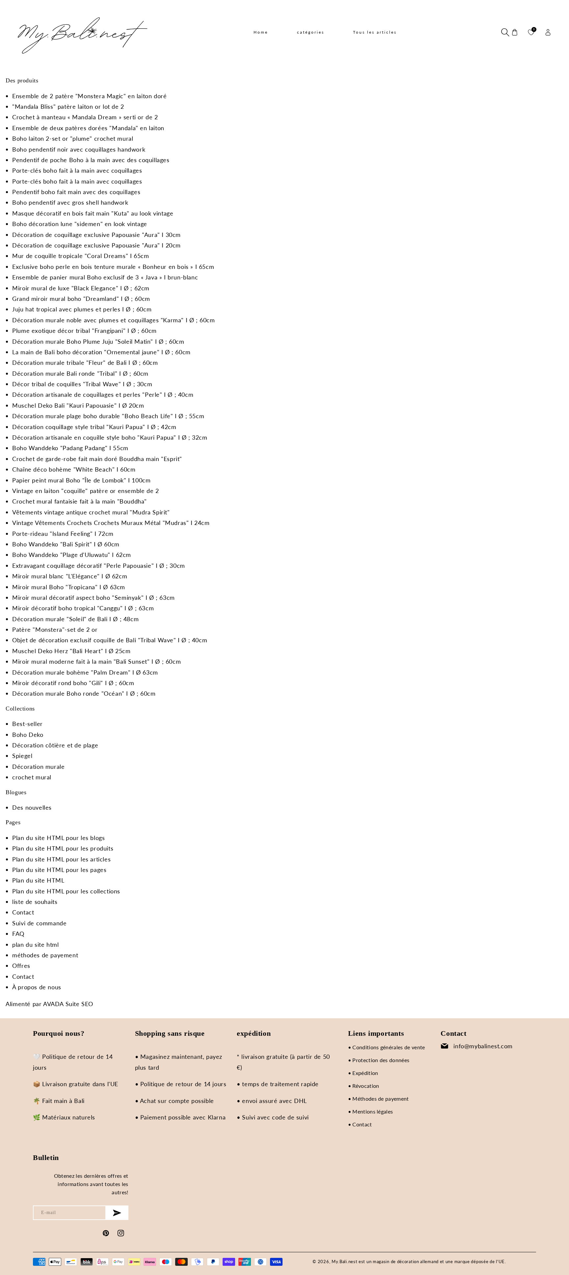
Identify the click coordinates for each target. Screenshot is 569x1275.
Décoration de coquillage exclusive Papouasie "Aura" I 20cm (96, 245)
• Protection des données (379, 1060)
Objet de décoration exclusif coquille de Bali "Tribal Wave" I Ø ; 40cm (109, 640)
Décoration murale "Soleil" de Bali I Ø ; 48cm (75, 619)
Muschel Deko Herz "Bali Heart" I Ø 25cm (71, 650)
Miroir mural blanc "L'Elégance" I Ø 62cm (69, 576)
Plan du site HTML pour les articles (61, 859)
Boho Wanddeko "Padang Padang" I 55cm (70, 447)
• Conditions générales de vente (386, 1047)
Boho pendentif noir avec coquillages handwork (78, 149)
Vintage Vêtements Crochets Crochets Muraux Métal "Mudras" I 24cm (110, 522)
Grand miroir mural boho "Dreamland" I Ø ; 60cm (81, 298)
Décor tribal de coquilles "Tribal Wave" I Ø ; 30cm (82, 384)
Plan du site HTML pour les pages (59, 869)
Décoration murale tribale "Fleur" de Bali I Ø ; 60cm (85, 362)
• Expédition (363, 1073)
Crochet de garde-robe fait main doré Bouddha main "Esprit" (97, 458)
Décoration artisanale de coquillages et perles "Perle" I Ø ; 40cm (102, 394)
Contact (23, 912)
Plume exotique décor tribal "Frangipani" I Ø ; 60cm (84, 330)
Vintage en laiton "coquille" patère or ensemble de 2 (85, 490)
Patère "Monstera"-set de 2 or (54, 629)
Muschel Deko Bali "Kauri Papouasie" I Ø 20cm (78, 405)
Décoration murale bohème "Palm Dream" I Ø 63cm (85, 672)
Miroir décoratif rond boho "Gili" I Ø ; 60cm (73, 682)
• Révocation (363, 1086)
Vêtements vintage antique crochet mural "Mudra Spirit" (91, 512)
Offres (21, 965)
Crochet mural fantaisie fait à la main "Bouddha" (79, 501)
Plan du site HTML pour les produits (62, 848)
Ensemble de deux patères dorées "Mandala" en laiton (88, 127)
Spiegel (22, 755)
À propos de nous (36, 987)
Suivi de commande (39, 923)
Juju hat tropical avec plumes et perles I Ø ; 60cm (81, 309)
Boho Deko (27, 734)
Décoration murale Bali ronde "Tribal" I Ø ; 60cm (80, 373)
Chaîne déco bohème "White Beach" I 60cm (73, 469)
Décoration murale (38, 766)
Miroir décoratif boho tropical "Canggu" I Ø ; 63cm (83, 608)
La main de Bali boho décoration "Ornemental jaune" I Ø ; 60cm (101, 352)
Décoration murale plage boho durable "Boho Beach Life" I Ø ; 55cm (108, 416)
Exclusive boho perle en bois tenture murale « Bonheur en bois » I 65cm (113, 266)
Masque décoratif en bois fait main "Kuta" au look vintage (92, 213)
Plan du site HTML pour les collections (66, 891)
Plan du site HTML (38, 880)
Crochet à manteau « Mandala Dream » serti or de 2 (85, 117)
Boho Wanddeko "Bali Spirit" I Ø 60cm (66, 544)
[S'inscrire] (117, 1212)
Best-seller (27, 723)
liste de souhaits (34, 901)
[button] (505, 32)
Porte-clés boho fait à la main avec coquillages (77, 170)
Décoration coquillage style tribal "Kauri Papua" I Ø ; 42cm (94, 426)
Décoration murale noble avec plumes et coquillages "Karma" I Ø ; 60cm (113, 320)
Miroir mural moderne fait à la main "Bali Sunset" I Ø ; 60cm (96, 661)
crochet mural (31, 777)
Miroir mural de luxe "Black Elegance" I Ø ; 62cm (80, 288)
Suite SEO (79, 1003)
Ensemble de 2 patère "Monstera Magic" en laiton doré (89, 96)
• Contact (360, 1124)
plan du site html (35, 944)
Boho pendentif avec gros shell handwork (70, 202)
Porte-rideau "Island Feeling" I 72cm (63, 533)
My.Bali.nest (344, 1261)
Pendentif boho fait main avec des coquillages (76, 191)
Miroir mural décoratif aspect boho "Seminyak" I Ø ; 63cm (93, 597)
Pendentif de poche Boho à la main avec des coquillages (90, 159)
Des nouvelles (32, 807)
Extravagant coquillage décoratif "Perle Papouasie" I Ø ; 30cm (98, 565)
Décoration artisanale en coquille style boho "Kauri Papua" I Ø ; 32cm (109, 437)
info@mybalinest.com (482, 1046)
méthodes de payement (45, 955)
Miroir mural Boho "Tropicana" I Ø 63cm (68, 587)
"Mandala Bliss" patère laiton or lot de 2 (68, 106)
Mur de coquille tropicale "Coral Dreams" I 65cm (80, 255)
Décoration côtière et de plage (55, 745)
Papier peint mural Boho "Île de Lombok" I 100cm (81, 480)
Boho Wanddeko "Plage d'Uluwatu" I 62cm (71, 554)
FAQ (18, 933)
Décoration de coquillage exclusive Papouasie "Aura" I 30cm (96, 234)
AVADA (53, 1003)
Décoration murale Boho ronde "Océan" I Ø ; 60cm (83, 693)
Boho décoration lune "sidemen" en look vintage (79, 223)
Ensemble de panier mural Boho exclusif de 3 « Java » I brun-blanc (105, 277)
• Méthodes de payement (378, 1098)
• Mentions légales (370, 1111)
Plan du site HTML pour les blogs (58, 837)
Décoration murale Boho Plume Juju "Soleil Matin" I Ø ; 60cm (98, 341)
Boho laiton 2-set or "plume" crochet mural (72, 138)
